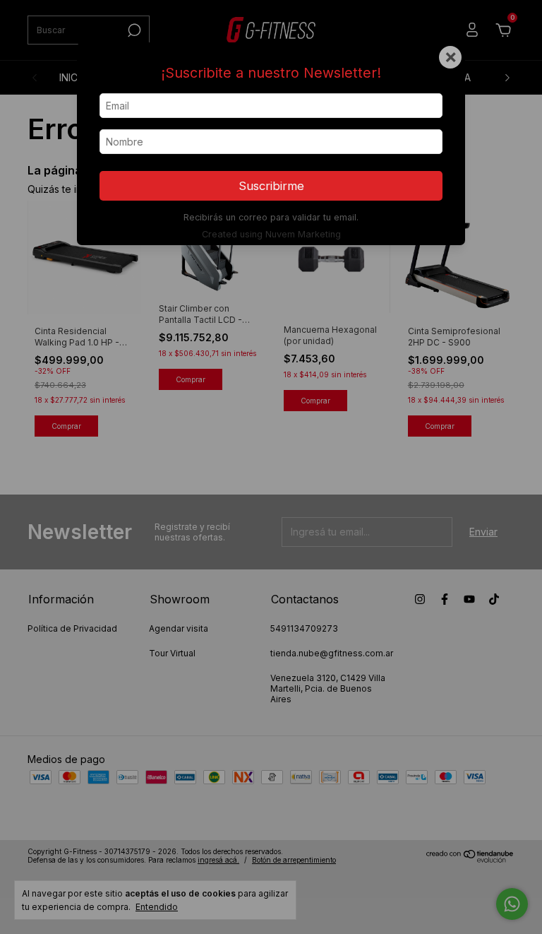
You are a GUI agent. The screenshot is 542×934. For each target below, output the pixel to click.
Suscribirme (271, 186)
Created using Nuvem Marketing (271, 234)
